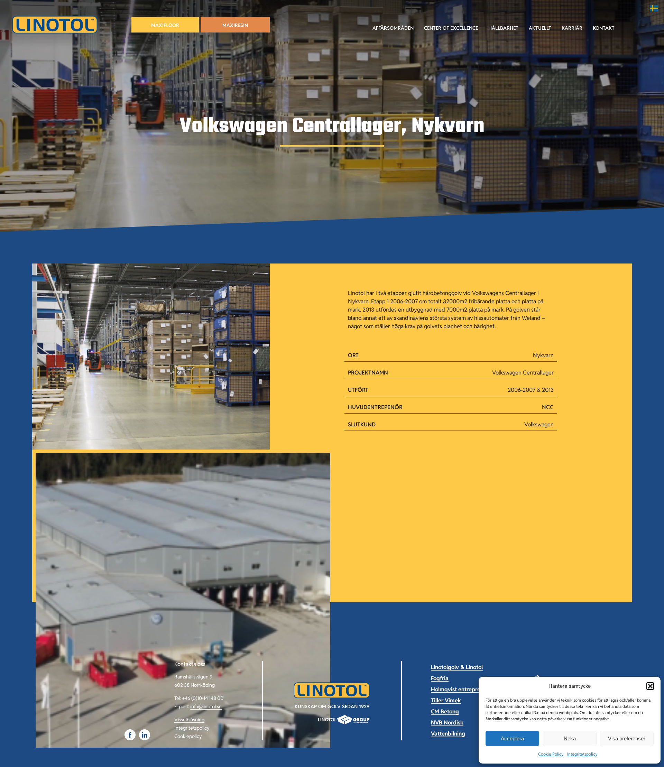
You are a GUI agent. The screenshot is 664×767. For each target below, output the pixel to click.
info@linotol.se (206, 706)
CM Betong (445, 711)
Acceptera (512, 738)
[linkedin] (144, 734)
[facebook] (130, 734)
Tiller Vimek (446, 700)
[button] (650, 686)
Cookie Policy (551, 754)
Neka (570, 738)
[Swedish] (654, 8)
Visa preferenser (626, 738)
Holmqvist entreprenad (460, 689)
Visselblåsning (189, 720)
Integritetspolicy (582, 754)
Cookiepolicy (188, 736)
